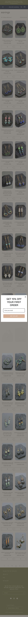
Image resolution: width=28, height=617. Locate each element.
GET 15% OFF (14, 316)
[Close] (25, 297)
